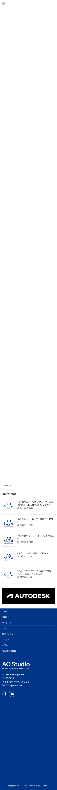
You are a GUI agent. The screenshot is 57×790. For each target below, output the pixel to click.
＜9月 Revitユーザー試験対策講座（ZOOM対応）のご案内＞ (34, 572)
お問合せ (6, 645)
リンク (5, 628)
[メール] (12, 694)
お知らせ (6, 639)
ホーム (5, 611)
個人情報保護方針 (9, 650)
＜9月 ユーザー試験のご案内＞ (32, 553)
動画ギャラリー (8, 634)
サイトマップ (7, 622)
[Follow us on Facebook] (5, 694)
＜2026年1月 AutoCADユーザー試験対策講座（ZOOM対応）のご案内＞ (35, 503)
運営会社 (6, 617)
